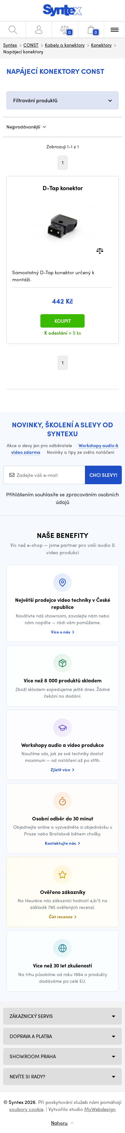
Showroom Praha (33, 1056)
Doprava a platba (31, 1036)
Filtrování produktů (35, 100)
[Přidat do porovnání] (99, 250)
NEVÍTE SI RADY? (27, 1076)
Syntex (10, 45)
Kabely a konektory (65, 45)
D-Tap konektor (63, 188)
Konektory (101, 45)
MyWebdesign (100, 1109)
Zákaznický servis (31, 1016)
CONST (30, 45)
